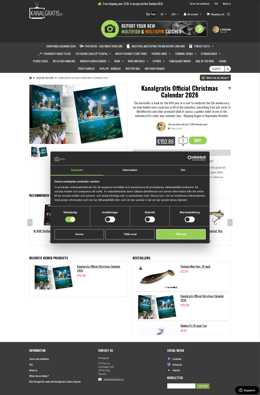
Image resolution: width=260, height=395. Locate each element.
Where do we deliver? (217, 78)
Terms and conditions (39, 359)
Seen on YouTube (45, 78)
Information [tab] (130, 169)
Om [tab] (183, 169)
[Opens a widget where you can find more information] (247, 390)
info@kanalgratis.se (113, 379)
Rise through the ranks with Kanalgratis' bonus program (55, 381)
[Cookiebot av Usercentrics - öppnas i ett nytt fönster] (190, 158)
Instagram (177, 364)
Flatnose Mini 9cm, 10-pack (195, 266)
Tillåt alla (180, 234)
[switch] (110, 219)
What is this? (223, 32)
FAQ (31, 364)
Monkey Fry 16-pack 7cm (194, 326)
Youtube (176, 370)
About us (33, 370)
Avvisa (79, 234)
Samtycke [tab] (77, 169)
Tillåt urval (130, 234)
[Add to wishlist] (230, 88)
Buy (197, 140)
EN (162, 14)
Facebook (176, 359)
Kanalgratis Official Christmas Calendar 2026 (98, 268)
